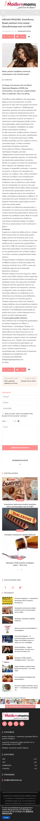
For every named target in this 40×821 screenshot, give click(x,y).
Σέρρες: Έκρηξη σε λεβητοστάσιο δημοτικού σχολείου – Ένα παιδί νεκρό (25, 669)
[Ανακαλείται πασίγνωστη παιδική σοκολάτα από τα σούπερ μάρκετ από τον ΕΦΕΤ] (20, 488)
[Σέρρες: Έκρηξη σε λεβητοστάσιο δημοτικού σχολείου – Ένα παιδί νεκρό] (7, 668)
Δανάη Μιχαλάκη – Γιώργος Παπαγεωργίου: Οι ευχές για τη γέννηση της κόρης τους (24, 649)
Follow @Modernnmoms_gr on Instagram (21, 706)
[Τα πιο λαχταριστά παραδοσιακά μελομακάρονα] (7, 678)
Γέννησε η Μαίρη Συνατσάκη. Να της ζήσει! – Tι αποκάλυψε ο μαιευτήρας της (26, 688)
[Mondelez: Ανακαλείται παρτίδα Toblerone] (20, 519)
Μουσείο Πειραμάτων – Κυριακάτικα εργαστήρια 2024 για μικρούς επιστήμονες (26, 600)
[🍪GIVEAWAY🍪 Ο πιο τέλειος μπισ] (27, 701)
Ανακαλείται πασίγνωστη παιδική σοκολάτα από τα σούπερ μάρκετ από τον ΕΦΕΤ (25, 610)
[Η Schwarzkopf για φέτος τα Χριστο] (32, 701)
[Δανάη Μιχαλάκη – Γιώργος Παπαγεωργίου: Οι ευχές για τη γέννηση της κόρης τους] (7, 649)
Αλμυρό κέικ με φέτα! (28, 381)
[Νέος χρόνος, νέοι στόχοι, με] (17, 701)
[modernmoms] (20, 5)
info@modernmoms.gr (13, 780)
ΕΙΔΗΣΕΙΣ (20, 500)
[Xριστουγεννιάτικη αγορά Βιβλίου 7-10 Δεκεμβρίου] (7, 629)
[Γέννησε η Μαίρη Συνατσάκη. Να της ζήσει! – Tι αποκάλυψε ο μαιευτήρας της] (7, 688)
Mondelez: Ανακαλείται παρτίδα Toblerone (20, 535)
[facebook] (20, 464)
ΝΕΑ (20, 558)
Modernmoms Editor (24, 31)
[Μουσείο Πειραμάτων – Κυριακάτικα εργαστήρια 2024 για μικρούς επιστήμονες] (7, 600)
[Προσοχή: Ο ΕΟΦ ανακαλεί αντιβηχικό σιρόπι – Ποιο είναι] (20, 547)
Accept (6, 817)
